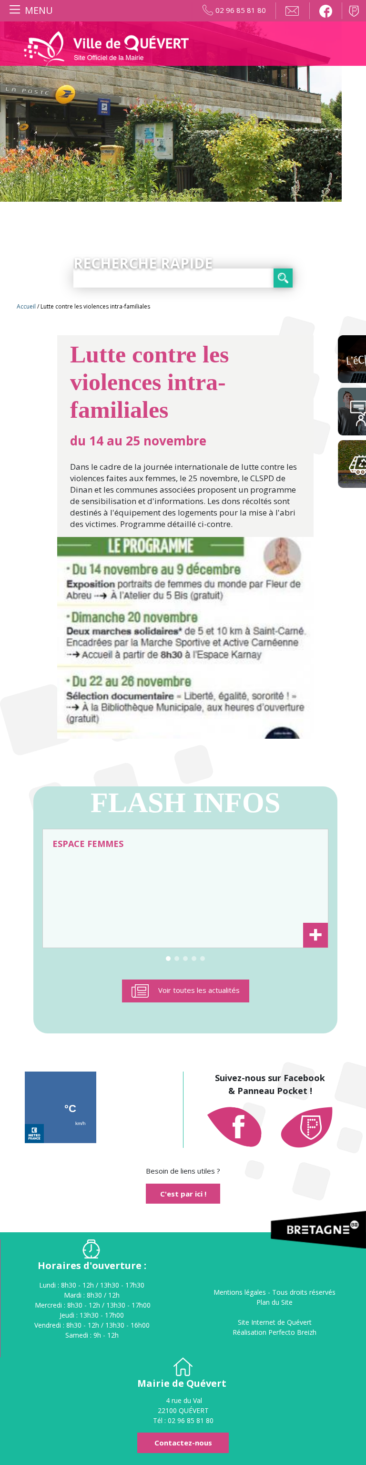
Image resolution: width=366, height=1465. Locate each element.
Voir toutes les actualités (199, 990)
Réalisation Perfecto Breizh (274, 1332)
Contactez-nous (183, 1442)
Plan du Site (274, 1302)
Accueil (26, 306)
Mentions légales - (243, 1292)
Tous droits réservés (304, 1292)
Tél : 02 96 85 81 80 (183, 1420)
